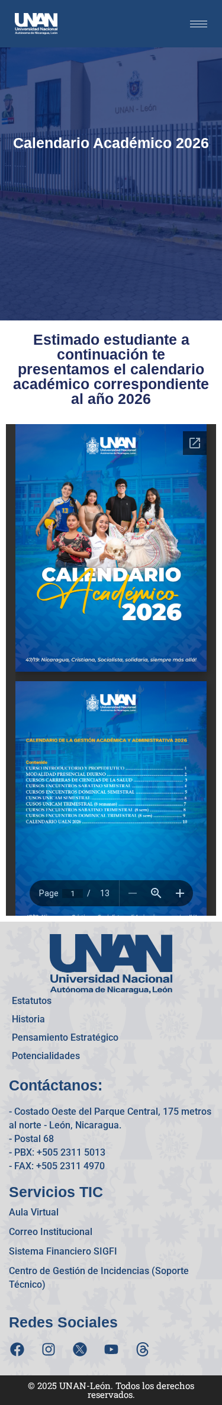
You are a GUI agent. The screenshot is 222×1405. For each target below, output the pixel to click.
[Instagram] (48, 1349)
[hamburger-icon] (198, 24)
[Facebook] (17, 1349)
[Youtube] (111, 1349)
